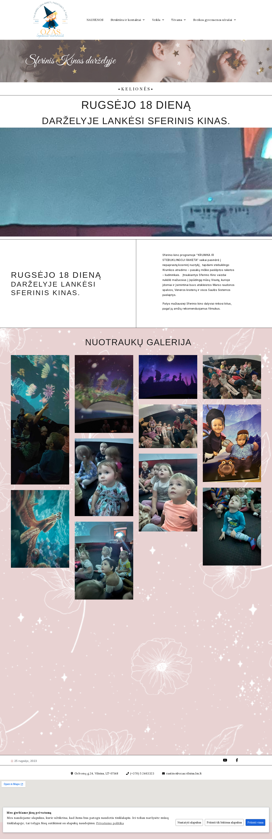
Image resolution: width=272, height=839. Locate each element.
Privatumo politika (110, 823)
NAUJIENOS (95, 20)
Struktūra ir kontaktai (126, 20)
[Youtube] (225, 760)
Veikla (156, 20)
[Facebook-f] (237, 760)
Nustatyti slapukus (189, 822)
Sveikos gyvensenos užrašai (212, 20)
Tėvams (176, 20)
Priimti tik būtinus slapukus (224, 822)
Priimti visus (255, 822)
